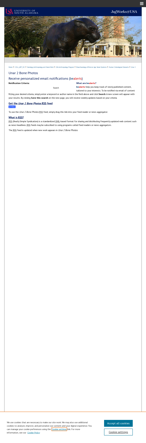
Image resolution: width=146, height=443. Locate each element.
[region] (73, 427)
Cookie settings (59, 429)
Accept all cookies (118, 423)
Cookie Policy (33, 432)
